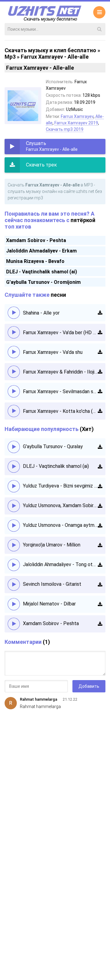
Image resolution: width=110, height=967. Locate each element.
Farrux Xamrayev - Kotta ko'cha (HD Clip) (60, 411)
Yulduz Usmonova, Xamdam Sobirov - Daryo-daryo (60, 505)
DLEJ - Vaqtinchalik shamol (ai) (41, 272)
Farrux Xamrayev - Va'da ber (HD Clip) (60, 332)
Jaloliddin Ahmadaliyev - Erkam (41, 251)
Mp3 (10, 56)
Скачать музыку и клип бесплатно (50, 50)
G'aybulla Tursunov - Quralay (53, 446)
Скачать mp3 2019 (64, 129)
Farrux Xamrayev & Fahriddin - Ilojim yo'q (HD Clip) (60, 372)
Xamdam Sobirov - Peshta (36, 240)
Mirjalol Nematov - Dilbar (49, 604)
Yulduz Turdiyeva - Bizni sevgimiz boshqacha (60, 486)
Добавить (89, 686)
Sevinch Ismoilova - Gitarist (52, 584)
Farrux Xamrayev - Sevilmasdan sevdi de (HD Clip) (60, 391)
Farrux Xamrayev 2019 (76, 122)
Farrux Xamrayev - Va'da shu (52, 352)
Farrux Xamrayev (77, 116)
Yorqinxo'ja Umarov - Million (51, 545)
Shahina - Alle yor (41, 313)
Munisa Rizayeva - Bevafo (35, 261)
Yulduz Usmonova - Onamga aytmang (60, 525)
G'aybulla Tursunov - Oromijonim (43, 282)
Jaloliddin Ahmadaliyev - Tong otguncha (60, 564)
